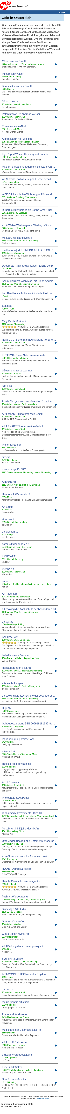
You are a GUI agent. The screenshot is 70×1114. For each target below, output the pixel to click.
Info (31, 1104)
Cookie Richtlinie (42, 1098)
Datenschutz (20, 1104)
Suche (61, 12)
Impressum (7, 1104)
